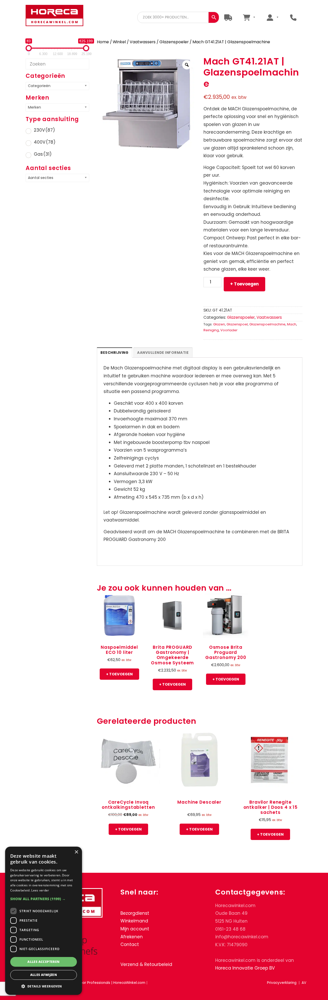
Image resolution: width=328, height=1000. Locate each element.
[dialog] (43, 921)
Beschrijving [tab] (114, 352)
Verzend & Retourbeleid (146, 964)
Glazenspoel (237, 324)
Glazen (219, 324)
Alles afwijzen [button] (43, 975)
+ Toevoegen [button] (119, 674)
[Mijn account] (272, 17)
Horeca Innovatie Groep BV (245, 968)
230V (44, 130)
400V (44, 142)
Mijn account (134, 929)
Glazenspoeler (174, 42)
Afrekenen (131, 937)
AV (304, 982)
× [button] (76, 852)
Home (103, 42)
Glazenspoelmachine (267, 324)
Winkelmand (134, 921)
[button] (43, 899)
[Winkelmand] (249, 17)
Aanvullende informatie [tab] (163, 352)
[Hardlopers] (228, 17)
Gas (43, 154)
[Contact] (293, 17)
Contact (129, 944)
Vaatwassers (143, 42)
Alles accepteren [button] (43, 962)
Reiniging (211, 330)
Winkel (119, 42)
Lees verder (40, 890)
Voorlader (229, 330)
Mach (291, 324)
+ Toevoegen (244, 284)
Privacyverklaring (281, 982)
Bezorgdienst (134, 913)
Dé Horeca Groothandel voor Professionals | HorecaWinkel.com (54, 16)
